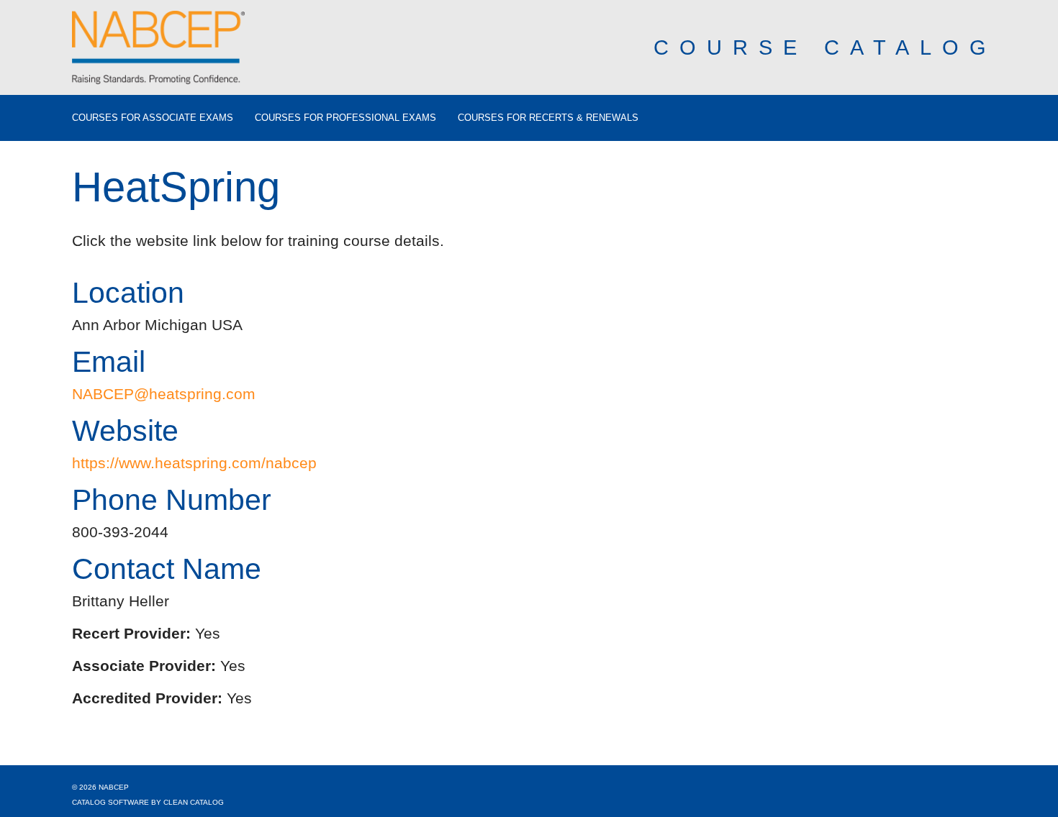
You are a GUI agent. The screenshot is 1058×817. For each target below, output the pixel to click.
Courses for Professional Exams (345, 118)
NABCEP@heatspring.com (164, 393)
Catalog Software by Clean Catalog (148, 802)
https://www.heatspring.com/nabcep (194, 463)
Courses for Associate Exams (152, 118)
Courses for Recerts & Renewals (548, 118)
